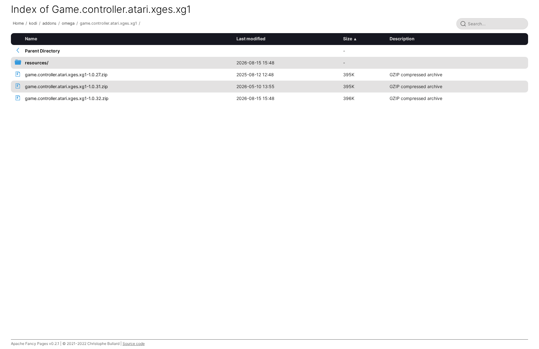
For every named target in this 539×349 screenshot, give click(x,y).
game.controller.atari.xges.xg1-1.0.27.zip (66, 74)
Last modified (250, 38)
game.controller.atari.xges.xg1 (108, 23)
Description (402, 38)
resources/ (36, 62)
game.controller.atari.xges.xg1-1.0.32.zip (67, 98)
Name (31, 38)
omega (68, 23)
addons (49, 23)
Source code (134, 343)
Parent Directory (42, 50)
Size (347, 38)
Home (18, 23)
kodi (33, 23)
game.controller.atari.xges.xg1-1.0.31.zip (66, 86)
